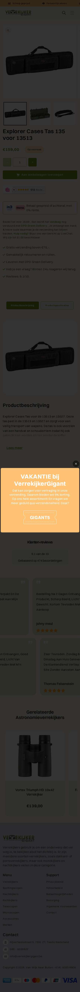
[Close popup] (76, 464)
